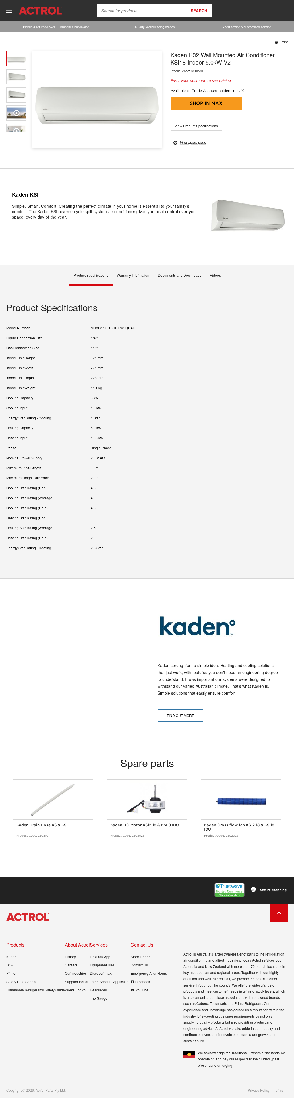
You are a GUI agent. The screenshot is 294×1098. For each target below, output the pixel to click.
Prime (11, 973)
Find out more (180, 715)
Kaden (11, 956)
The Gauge (98, 998)
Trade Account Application (110, 981)
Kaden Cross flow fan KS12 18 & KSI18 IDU (239, 827)
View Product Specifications (196, 125)
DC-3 (10, 964)
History (70, 956)
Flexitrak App (100, 956)
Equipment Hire (102, 964)
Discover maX (101, 973)
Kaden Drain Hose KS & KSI (41, 825)
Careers (71, 964)
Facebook (142, 981)
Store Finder (140, 956)
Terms (278, 1090)
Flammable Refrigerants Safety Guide (35, 989)
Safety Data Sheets (21, 981)
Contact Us (139, 964)
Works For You (76, 989)
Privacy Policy (259, 1090)
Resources (98, 989)
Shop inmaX (206, 103)
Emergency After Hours (149, 973)
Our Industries (76, 973)
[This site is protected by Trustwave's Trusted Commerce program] (229, 890)
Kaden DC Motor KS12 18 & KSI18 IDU (144, 825)
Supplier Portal (76, 981)
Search (199, 11)
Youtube (142, 989)
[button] (155, 99)
